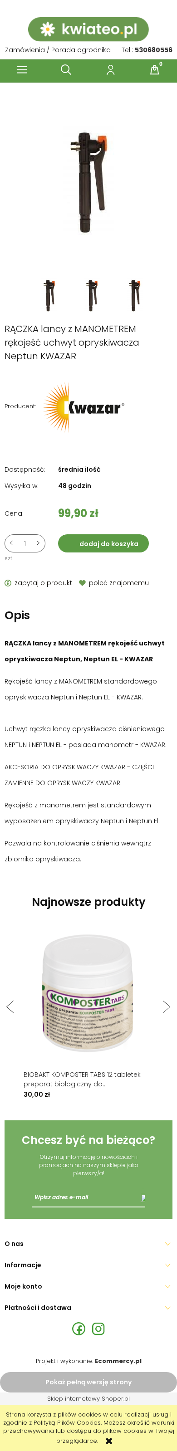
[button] (22, 69)
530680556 (153, 49)
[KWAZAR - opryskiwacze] (84, 406)
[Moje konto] (110, 69)
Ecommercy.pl (118, 1361)
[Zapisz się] (143, 1197)
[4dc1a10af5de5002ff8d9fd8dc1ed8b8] (50, 294)
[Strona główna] (88, 29)
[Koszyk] (154, 69)
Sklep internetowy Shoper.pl (88, 1398)
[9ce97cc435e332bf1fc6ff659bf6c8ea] (135, 294)
